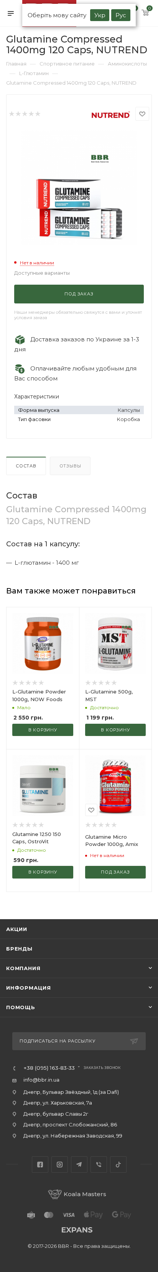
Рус (120, 15)
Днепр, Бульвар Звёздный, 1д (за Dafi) (71, 1092)
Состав (26, 466)
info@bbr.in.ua (41, 1080)
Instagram (59, 1164)
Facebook (40, 1164)
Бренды (19, 949)
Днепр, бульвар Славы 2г (55, 1114)
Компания (23, 968)
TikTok (118, 1164)
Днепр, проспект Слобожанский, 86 (70, 1124)
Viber (99, 1164)
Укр (99, 15)
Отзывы (70, 466)
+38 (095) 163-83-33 (49, 1068)
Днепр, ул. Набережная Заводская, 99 (72, 1136)
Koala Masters (85, 1194)
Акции (16, 929)
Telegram (79, 1164)
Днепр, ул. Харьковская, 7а (57, 1103)
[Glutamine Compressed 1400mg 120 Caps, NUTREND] (79, 187)
